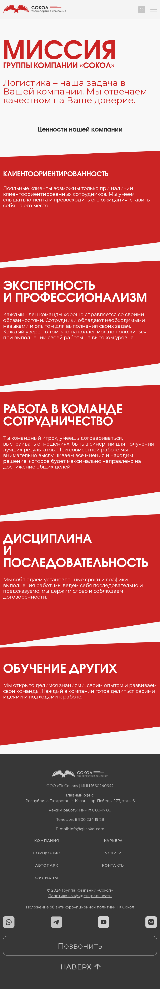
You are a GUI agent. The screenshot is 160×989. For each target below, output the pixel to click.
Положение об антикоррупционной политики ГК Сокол (80, 907)
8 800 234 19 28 (89, 819)
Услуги (113, 853)
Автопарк (46, 865)
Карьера (113, 841)
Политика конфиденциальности (80, 896)
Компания (46, 841)
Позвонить (80, 946)
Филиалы (46, 878)
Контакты (113, 865)
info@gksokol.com (87, 829)
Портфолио (46, 853)
